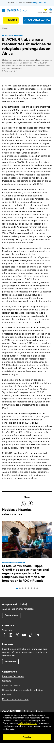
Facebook (4, 635)
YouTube (24, 635)
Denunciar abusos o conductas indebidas (22, 690)
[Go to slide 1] (17, 588)
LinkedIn (37, 635)
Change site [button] (37, 2)
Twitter (17, 635)
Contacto (6, 681)
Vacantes (6, 694)
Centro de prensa (11, 685)
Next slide (49, 539)
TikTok (30, 635)
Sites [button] (50, 12)
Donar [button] (45, 12)
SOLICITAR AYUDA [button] (39, 20)
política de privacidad (27, 723)
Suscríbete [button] (10, 661)
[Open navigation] (3, 11)
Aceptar (27, 737)
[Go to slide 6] (32, 588)
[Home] (17, 11)
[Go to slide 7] (35, 588)
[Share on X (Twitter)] (23, 503)
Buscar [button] (40, 12)
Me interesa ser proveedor (15, 699)
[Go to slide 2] (20, 588)
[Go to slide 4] (26, 588)
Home (4, 28)
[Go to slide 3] (23, 588)
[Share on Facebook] (30, 503)
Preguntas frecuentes (13, 676)
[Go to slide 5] (29, 588)
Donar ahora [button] (11, 615)
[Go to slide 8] (37, 588)
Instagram (11, 635)
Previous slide (5, 539)
